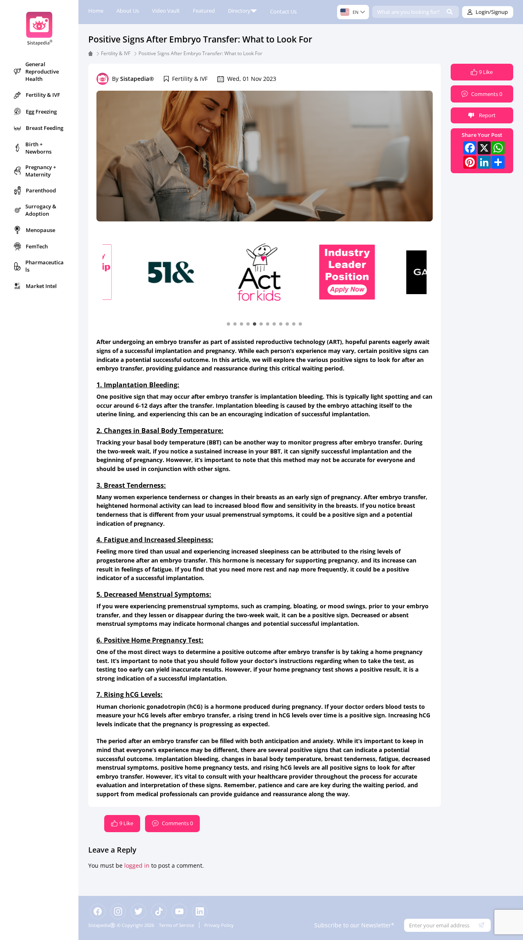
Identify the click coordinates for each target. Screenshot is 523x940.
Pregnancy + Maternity (40, 170)
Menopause (40, 230)
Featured (204, 10)
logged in (137, 865)
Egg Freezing (41, 111)
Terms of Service (176, 925)
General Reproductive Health (42, 71)
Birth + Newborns (38, 148)
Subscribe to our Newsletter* (354, 925)
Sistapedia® (137, 79)
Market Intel (41, 286)
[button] (228, 323)
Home (95, 10)
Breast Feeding (44, 128)
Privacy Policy (219, 925)
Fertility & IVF (43, 94)
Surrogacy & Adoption (40, 210)
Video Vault (166, 10)
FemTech (37, 246)
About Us (127, 10)
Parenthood (41, 190)
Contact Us (283, 11)
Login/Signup (492, 12)
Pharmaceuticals (44, 266)
